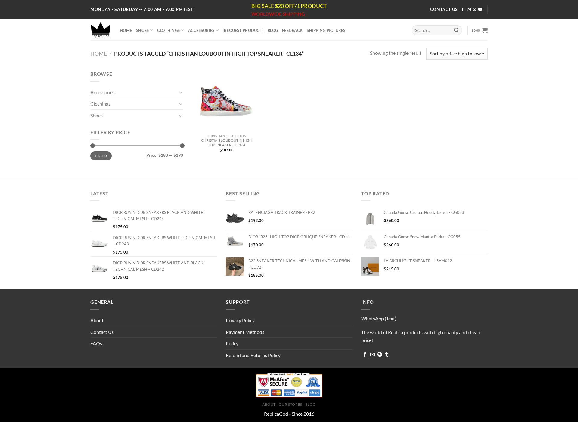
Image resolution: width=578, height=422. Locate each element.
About (97, 320)
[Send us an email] (474, 10)
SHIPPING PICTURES (326, 30)
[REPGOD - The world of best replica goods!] (100, 30)
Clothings (100, 103)
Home (98, 53)
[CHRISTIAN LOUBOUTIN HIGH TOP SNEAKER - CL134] (226, 100)
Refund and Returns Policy (253, 355)
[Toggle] (180, 92)
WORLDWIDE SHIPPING (278, 14)
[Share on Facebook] (364, 354)
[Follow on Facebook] (463, 10)
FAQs (96, 343)
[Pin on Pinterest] (379, 354)
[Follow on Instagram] (469, 10)
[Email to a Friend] (372, 354)
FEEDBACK (292, 30)
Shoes (96, 115)
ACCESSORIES (201, 30)
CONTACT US (444, 9)
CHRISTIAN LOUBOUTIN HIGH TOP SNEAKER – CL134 (226, 142)
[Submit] (456, 30)
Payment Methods (245, 332)
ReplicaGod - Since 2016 (289, 414)
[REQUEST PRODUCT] (243, 30)
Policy (232, 343)
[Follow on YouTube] (480, 10)
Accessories (102, 92)
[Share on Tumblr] (386, 354)
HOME (126, 30)
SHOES (142, 30)
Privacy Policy (240, 320)
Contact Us (102, 332)
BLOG (273, 30)
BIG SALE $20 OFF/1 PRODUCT (289, 5)
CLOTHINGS (168, 30)
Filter (101, 155)
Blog (310, 404)
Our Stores (290, 404)
